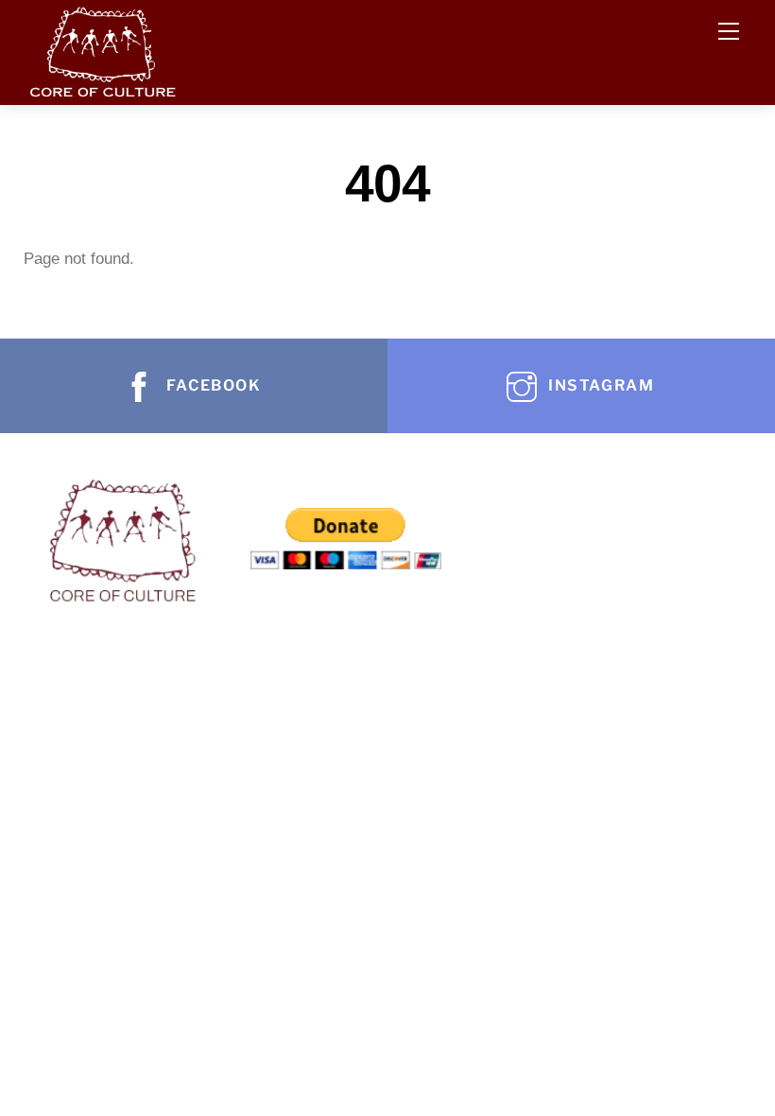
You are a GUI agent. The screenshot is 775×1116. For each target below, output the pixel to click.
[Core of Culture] (102, 48)
